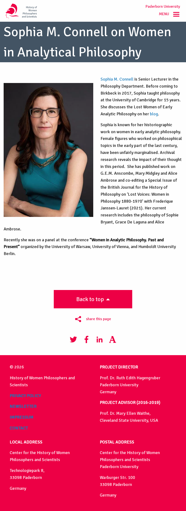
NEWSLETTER (23, 406)
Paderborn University (163, 6)
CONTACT (19, 428)
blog (154, 114)
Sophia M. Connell (117, 79)
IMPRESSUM (21, 417)
